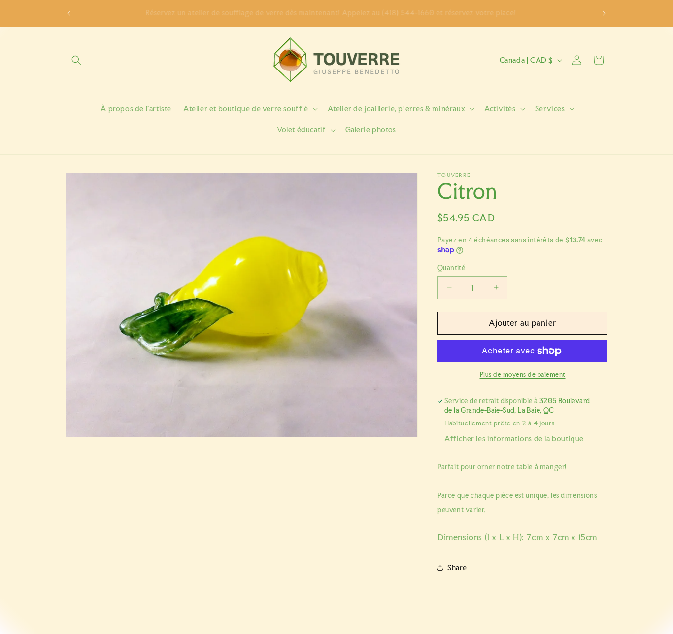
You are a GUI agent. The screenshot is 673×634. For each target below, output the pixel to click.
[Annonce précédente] (69, 13)
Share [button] (457, 567)
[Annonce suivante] (604, 13)
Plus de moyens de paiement (523, 374)
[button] (76, 60)
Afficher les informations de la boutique (514, 438)
